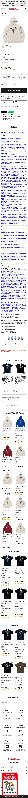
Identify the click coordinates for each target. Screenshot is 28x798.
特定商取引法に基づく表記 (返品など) (11, 116)
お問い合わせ (7, 102)
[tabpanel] (14, 30)
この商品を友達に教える (8, 118)
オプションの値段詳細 (7, 114)
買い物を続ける (6, 120)
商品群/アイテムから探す (7, 770)
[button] (4, 373)
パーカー (9, 15)
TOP (2, 13)
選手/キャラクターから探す (7, 767)
